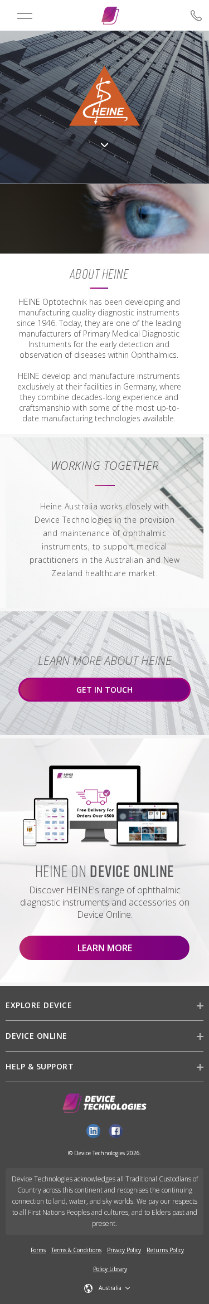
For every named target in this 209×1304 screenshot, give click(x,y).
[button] (107, 1288)
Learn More (104, 948)
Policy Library (110, 1269)
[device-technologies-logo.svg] (110, 16)
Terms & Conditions (76, 1250)
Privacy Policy (124, 1250)
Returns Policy (165, 1250)
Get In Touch (104, 689)
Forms (38, 1250)
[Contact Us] (180, 15)
